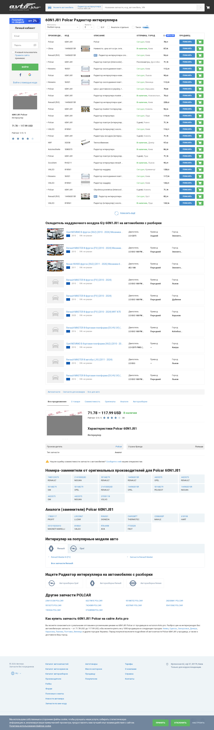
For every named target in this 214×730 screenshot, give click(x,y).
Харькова (50, 631)
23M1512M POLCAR (54, 601)
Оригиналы (110, 401)
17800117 (52, 518)
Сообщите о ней (113, 461)
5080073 (68, 149)
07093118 (105, 498)
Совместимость (92, 401)
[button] (77, 27)
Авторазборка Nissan (151, 583)
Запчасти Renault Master (141, 557)
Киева (166, 628)
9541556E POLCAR (174, 605)
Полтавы (68, 631)
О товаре (75, 401)
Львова (59, 631)
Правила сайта (22, 55)
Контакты (129, 679)
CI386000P (159, 518)
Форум (48, 688)
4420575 (158, 479)
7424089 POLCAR (93, 605)
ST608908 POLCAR (94, 610)
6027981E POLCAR (94, 601)
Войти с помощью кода (25, 82)
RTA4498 (105, 527)
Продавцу (90, 674)
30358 (67, 142)
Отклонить (180, 723)
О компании (130, 669)
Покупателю (91, 679)
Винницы (78, 631)
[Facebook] (20, 75)
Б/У (102, 27)
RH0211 (68, 163)
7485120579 (53, 479)
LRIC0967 (78, 518)
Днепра (193, 628)
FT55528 (132, 527)
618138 (184, 518)
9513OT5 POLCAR (53, 605)
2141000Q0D (80, 479)
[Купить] (200, 42)
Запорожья (183, 628)
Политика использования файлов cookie (30, 726)
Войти (25, 67)
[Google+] (29, 75)
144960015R (70, 48)
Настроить (198, 723)
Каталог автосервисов (56, 669)
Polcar (119, 446)
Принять (160, 723)
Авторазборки (140, 401)
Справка (129, 674)
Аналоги (124, 401)
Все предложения (57, 401)
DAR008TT (133, 518)
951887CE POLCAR (134, 601)
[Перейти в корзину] (210, 7)
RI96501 (105, 518)
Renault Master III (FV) (61, 557)
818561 (68, 129)
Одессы (173, 628)
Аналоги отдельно (120, 27)
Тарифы (129, 664)
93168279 (105, 479)
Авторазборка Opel (68, 583)
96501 (67, 69)
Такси (138, 27)
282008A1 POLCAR (174, 601)
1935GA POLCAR (53, 610)
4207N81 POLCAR (134, 605)
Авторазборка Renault (110, 583)
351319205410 (56, 527)
